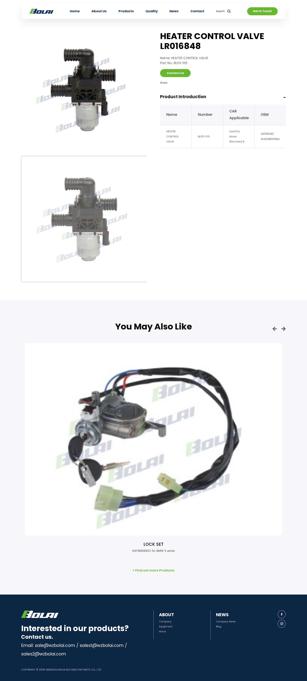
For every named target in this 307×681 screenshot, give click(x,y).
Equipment (166, 626)
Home (75, 11)
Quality (152, 11)
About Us (99, 11)
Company (165, 621)
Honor (162, 631)
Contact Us (175, 73)
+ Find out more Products (153, 570)
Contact (197, 11)
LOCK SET (154, 544)
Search (220, 11)
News (174, 11)
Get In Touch (262, 11)
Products (126, 11)
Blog (218, 626)
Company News (226, 621)
